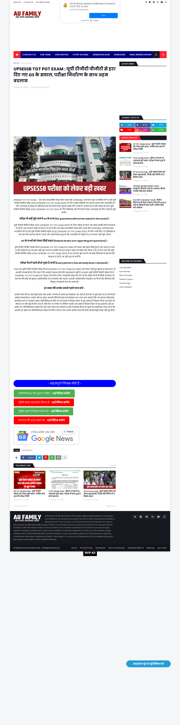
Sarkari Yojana (126, 279)
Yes (103, 15)
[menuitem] (17, 54)
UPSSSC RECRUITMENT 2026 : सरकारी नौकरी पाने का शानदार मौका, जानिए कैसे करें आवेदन (149, 188)
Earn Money (124, 271)
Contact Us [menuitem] (29, 54)
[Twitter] (39, 457)
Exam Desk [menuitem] (119, 54)
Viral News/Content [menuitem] (141, 54)
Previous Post (21, 506)
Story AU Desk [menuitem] (80, 54)
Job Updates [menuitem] (61, 54)
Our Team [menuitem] (45, 54)
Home (16, 63)
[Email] (58, 457)
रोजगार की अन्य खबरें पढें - (41, 420)
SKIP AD (90, 553)
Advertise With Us (136, 547)
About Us (17, 2)
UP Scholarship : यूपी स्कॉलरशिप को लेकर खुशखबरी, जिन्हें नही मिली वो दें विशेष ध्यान (100, 494)
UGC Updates (125, 287)
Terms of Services (116, 547)
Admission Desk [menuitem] (101, 54)
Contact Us (28, 2)
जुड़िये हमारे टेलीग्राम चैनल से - (43, 411)
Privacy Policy (86, 547)
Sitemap (150, 547)
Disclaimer (100, 547)
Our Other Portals (43, 2)
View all (112, 465)
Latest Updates (129, 137)
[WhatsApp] (52, 457)
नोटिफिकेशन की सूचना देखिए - (44, 393)
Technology (124, 283)
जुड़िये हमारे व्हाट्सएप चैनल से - (43, 402)
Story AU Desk (125, 275)
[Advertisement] (115, 28)
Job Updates (27, 63)
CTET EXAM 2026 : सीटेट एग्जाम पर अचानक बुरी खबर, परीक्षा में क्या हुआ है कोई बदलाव (65, 494)
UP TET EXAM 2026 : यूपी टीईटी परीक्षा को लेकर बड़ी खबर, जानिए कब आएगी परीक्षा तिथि (29, 494)
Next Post (110, 506)
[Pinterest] (46, 457)
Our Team (162, 547)
